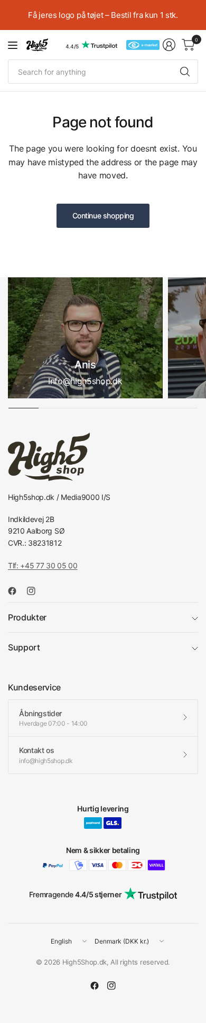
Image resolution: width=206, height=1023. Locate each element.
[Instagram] (35, 591)
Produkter (27, 617)
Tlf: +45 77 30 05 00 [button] (43, 565)
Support (24, 647)
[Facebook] (16, 591)
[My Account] (169, 44)
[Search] (185, 71)
